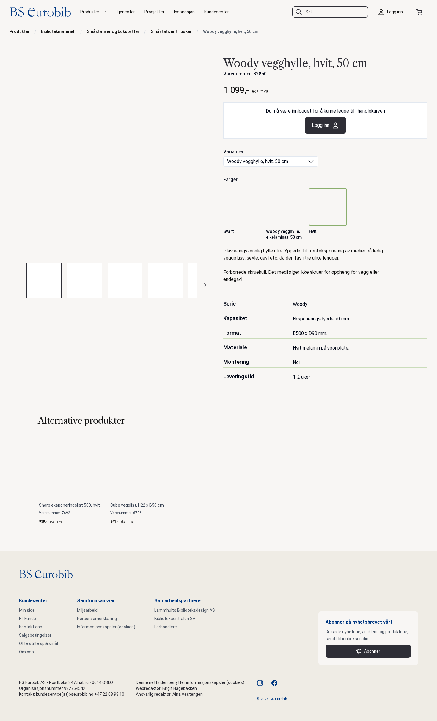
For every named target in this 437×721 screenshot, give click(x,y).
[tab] (44, 280)
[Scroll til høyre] (207, 285)
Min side (27, 610)
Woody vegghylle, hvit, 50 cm (230, 31)
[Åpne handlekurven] (420, 12)
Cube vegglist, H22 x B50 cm (137, 505)
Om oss (26, 651)
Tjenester (125, 12)
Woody (300, 304)
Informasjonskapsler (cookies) (106, 626)
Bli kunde (27, 618)
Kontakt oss (30, 626)
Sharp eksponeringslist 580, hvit (69, 505)
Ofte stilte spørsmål (38, 643)
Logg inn (320, 125)
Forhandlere (165, 626)
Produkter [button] (89, 12)
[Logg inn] (392, 12)
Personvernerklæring (97, 618)
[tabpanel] (112, 156)
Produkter (20, 31)
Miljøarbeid (87, 610)
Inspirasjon (184, 12)
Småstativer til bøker (171, 31)
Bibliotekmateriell (58, 31)
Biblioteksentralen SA (174, 618)
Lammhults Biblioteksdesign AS (184, 610)
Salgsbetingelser (35, 635)
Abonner (372, 651)
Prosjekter (154, 12)
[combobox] (330, 12)
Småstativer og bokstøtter (113, 31)
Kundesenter (216, 12)
